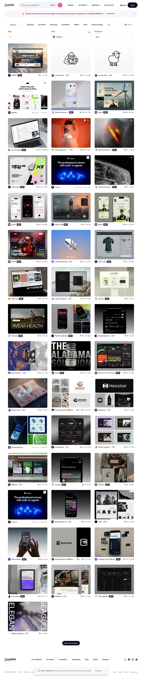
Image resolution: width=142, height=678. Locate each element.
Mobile (76, 25)
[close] (134, 13)
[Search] (60, 5)
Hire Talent (83, 5)
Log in (132, 5)
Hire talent (50, 659)
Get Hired (95, 5)
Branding (53, 25)
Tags (9, 31)
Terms (20, 672)
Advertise (44, 112)
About (95, 659)
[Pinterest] (137, 659)
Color (53, 31)
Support (106, 659)
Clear (89, 32)
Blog (86, 659)
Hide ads (35, 112)
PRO (19, 75)
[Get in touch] (34, 69)
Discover (30, 25)
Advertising (76, 659)
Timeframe (98, 31)
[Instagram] (133, 659)
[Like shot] (43, 69)
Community (108, 5)
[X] (125, 659)
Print (85, 25)
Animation (42, 25)
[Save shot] (39, 69)
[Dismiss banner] (106, 669)
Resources (134, 672)
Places (125, 672)
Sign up (123, 5)
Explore (70, 5)
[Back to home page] (9, 5)
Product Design (97, 25)
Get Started (110, 13)
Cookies (34, 672)
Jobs (114, 672)
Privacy (26, 672)
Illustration (66, 25)
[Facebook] (129, 659)
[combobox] (34, 5)
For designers (37, 659)
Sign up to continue (71, 643)
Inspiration (63, 659)
